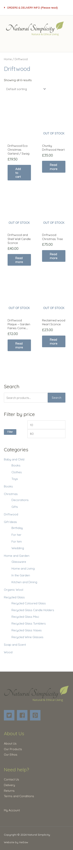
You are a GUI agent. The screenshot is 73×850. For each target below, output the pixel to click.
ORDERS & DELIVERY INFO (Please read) (32, 7)
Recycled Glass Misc (25, 617)
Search (56, 397)
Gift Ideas (10, 522)
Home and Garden (16, 556)
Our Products (13, 749)
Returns (9, 791)
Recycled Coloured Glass (28, 603)
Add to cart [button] (18, 172)
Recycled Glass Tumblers (28, 623)
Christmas (11, 494)
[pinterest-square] (36, 715)
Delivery (9, 785)
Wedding (17, 548)
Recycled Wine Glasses (27, 637)
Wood (8, 652)
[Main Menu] (36, 43)
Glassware (18, 562)
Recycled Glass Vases (26, 630)
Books (15, 465)
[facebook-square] (23, 715)
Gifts (14, 507)
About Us (10, 743)
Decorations (20, 500)
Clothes (16, 472)
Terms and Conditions (19, 796)
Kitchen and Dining (24, 582)
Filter (10, 431)
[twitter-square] (10, 715)
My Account (12, 810)
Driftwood (11, 514)
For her (16, 535)
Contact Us (11, 779)
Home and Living (23, 568)
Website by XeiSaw (16, 842)
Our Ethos (10, 754)
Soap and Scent (15, 644)
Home (8, 59)
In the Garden (20, 575)
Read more (53, 167)
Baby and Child (14, 459)
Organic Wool (13, 590)
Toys (14, 479)
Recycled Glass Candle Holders (32, 610)
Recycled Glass (14, 597)
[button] (36, 7)
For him (16, 541)
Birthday (17, 528)
